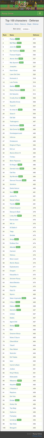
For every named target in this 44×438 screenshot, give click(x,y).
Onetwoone (14, 141)
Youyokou (13, 286)
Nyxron (12, 294)
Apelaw (12, 86)
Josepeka (13, 66)
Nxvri (11, 192)
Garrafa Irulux (14, 168)
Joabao (12, 369)
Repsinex (13, 392)
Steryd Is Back (15, 200)
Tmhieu (12, 157)
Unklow (12, 314)
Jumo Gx (13, 47)
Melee (17, 24)
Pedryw (12, 39)
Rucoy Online (7, 13)
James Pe (13, 196)
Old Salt (12, 117)
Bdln (11, 329)
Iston (11, 361)
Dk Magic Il (13, 165)
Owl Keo (12, 172)
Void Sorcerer (14, 125)
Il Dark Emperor (15, 208)
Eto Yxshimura (15, 51)
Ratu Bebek (14, 349)
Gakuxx (12, 306)
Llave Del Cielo (15, 74)
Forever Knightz (15, 55)
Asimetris (13, 310)
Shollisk (12, 235)
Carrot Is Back (14, 365)
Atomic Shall (14, 59)
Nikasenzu (13, 381)
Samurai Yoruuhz (15, 180)
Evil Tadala (13, 357)
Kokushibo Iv (14, 274)
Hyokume (13, 412)
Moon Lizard (14, 259)
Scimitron (13, 184)
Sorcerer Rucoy (15, 278)
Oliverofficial (14, 341)
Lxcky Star (13, 216)
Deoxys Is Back (15, 212)
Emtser (12, 400)
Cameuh (13, 251)
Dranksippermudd (16, 133)
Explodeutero (14, 267)
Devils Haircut (14, 188)
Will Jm (12, 223)
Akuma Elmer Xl (15, 153)
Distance (23, 24)
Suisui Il (12, 113)
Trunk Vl (12, 106)
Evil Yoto (13, 396)
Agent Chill (13, 322)
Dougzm (12, 271)
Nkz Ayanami (14, 62)
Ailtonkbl (12, 247)
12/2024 (26, 29)
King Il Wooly (14, 373)
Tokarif (12, 345)
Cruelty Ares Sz (15, 98)
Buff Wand (13, 43)
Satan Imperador (15, 298)
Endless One (14, 243)
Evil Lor (12, 149)
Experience (9, 24)
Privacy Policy (37, 436)
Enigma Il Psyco (15, 145)
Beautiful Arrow (15, 102)
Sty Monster (14, 176)
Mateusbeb (13, 377)
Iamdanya (13, 420)
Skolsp (12, 326)
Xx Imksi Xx (14, 110)
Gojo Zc (12, 290)
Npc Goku (13, 424)
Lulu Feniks (14, 82)
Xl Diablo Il (13, 227)
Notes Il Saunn (15, 337)
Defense (35, 24)
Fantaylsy (13, 416)
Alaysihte (13, 384)
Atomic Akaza (14, 263)
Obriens (12, 255)
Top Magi (13, 408)
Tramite (12, 204)
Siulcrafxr (13, 353)
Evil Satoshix (14, 94)
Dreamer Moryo (15, 333)
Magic (29, 24)
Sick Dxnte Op (14, 129)
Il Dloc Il (12, 302)
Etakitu (12, 318)
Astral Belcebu (15, 282)
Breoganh (13, 428)
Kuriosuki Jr (14, 78)
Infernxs (12, 137)
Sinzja (12, 239)
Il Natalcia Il (14, 388)
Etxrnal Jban (14, 220)
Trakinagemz (14, 121)
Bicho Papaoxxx (15, 161)
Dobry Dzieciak (15, 90)
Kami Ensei (13, 70)
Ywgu (12, 231)
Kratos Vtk (13, 404)
